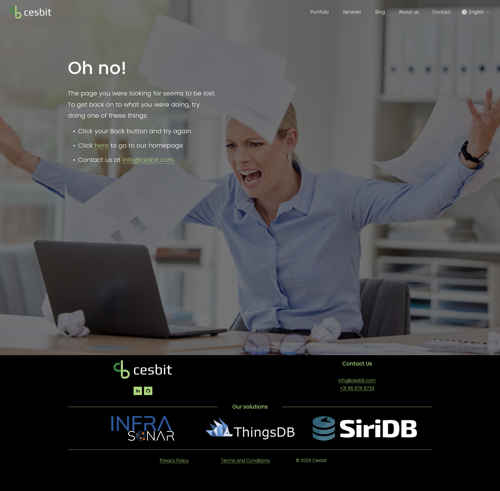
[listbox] (476, 12)
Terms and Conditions (245, 460)
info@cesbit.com (148, 159)
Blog (380, 12)
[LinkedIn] (138, 391)
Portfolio (319, 12)
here (102, 145)
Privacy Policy (174, 460)
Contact (441, 12)
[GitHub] (148, 391)
